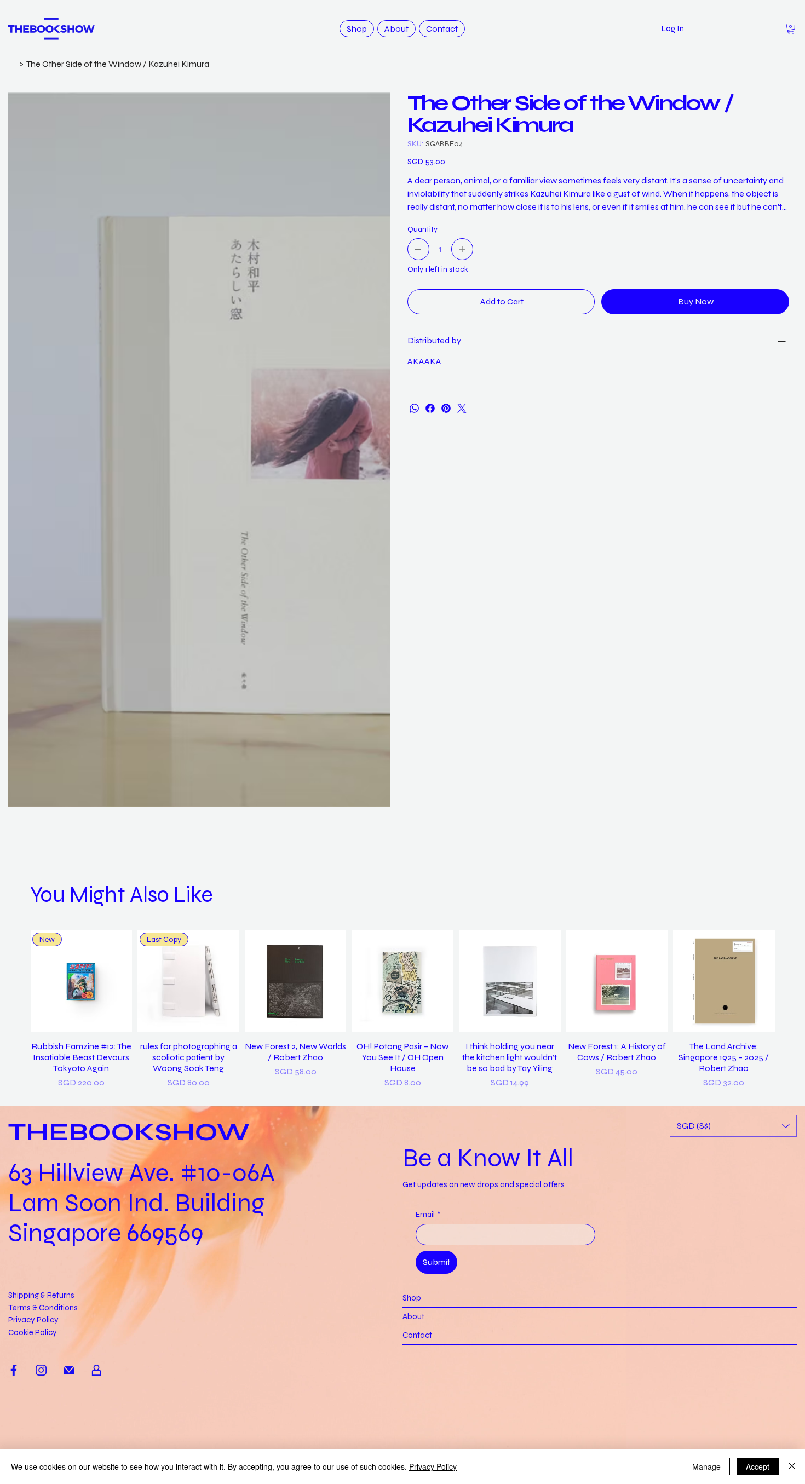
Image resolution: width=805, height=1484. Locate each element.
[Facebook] (430, 408)
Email (428, 1214)
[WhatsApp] (414, 408)
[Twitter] (462, 408)
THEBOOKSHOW (129, 1132)
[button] (791, 29)
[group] (402, 1010)
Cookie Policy (32, 1332)
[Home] (12, 63)
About (413, 1316)
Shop (412, 1298)
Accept (757, 1466)
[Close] (791, 1466)
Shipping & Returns (41, 1295)
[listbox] (733, 1126)
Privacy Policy (33, 1320)
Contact (417, 1335)
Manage (706, 1466)
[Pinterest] (446, 408)
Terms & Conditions (43, 1308)
